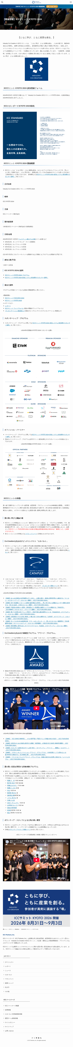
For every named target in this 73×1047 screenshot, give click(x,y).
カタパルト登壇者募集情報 (13, 1014)
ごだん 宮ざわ (11, 798)
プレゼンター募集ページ (50, 586)
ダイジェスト (9, 962)
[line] (36, 1038)
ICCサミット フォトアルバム (14, 308)
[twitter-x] (34, 1038)
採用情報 (8, 1010)
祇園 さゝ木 (11, 780)
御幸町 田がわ (11, 793)
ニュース (8, 970)
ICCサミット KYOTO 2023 (13, 300)
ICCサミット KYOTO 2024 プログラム (17, 275)
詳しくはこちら (52, 6)
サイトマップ (9, 1027)
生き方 (7, 987)
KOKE (9, 810)
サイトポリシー (10, 1022)
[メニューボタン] (71, 2)
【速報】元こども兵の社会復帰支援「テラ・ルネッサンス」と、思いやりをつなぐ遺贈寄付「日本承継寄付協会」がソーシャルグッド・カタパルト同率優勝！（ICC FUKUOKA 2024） (37, 622)
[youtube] (38, 1038)
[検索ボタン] (2, 2)
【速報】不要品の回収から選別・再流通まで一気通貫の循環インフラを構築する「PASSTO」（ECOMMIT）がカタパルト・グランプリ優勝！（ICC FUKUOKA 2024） (35, 608)
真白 (8, 813)
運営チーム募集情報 (11, 1018)
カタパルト (8, 975)
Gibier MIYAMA (12, 808)
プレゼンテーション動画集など (15, 311)
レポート (8, 306)
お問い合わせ (9, 1031)
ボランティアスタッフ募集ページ (20, 829)
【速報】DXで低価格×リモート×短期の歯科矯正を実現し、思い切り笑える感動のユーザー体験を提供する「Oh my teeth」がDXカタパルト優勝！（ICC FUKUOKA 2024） (37, 604)
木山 (8, 790)
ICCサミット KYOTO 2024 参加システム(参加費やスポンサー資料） (26, 277)
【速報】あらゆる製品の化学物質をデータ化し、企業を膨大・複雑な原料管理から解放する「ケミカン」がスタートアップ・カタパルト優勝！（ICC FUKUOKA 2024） (37, 599)
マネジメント (9, 979)
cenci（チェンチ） (13, 803)
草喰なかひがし (12, 785)
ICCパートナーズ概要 (12, 1006)
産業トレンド (9, 983)
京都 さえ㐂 (11, 800)
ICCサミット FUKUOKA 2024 (14, 298)
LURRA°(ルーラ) (12, 805)
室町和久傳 (10, 795)
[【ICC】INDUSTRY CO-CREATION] (36, 2)
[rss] (41, 1038)
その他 (7, 991)
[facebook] (32, 1038)
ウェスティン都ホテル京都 (26, 239)
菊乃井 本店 (11, 783)
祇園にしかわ (11, 788)
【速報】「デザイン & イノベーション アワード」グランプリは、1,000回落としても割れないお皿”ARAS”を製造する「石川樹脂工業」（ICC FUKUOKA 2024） (35, 753)
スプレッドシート (31, 534)
